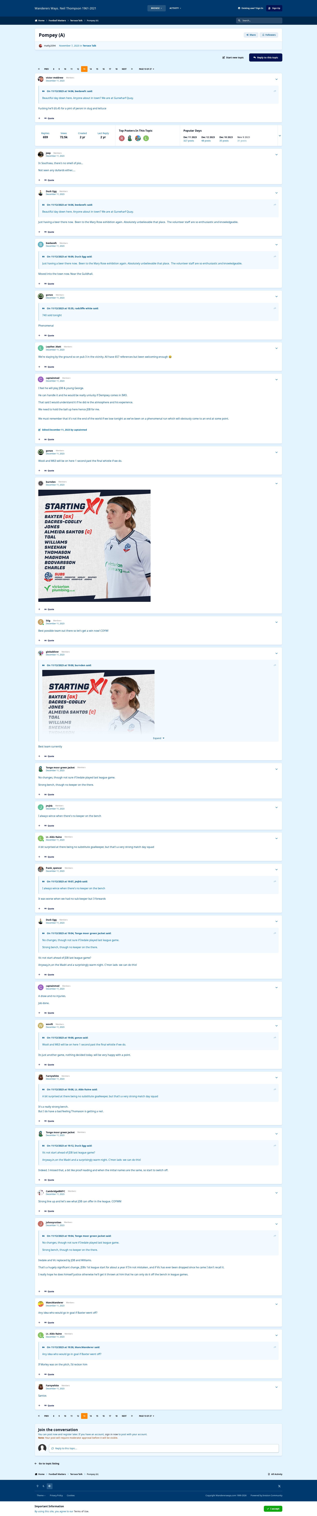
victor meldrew (54, 77)
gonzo (49, 294)
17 (110, 69)
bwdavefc (81, 91)
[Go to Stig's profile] (41, 622)
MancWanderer (54, 1302)
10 (65, 69)
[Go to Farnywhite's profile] (41, 1077)
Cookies (71, 1495)
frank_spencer (54, 868)
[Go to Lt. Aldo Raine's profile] (146, 138)
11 (71, 69)
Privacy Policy (56, 1495)
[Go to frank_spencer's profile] (41, 869)
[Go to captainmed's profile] (41, 379)
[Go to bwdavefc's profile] (41, 244)
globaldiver (52, 651)
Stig (48, 620)
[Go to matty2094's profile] (40, 45)
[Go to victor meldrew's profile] (41, 79)
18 (116, 69)
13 (84, 69)
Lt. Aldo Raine (54, 837)
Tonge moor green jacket (60, 767)
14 (91, 69)
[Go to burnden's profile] (41, 483)
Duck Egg (51, 191)
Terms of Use (81, 1511)
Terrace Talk (89, 45)
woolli (49, 1024)
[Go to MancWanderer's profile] (41, 1304)
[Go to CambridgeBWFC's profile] (41, 1193)
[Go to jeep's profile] (41, 154)
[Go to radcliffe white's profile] (122, 138)
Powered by (266, 1495)
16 (104, 69)
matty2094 (50, 45)
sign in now (111, 1434)
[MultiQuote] (39, 118)
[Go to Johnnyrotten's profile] (41, 1224)
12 (78, 69)
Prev (46, 69)
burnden (51, 481)
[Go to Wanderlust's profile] (138, 138)
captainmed (52, 378)
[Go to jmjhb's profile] (41, 807)
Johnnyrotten (53, 1222)
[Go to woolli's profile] (41, 1025)
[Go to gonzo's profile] (41, 296)
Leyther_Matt (53, 346)
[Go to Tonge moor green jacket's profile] (130, 138)
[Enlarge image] (98, 726)
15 (97, 69)
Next (124, 69)
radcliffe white (83, 308)
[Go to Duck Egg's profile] (41, 193)
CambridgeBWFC (55, 1191)
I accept (274, 1508)
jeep (48, 153)
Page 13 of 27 (145, 69)
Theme (40, 1495)
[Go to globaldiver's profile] (41, 653)
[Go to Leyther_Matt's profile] (41, 348)
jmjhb (49, 805)
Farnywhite (52, 1075)
